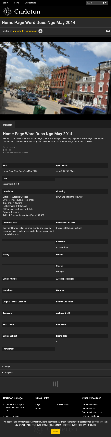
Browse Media (30, 3)
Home (16, 3)
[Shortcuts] (108, 31)
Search (106, 3)
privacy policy (46, 424)
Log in (5, 3)
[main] (55, 205)
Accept (55, 431)
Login (7, 366)
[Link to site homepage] (21, 11)
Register (9, 372)
